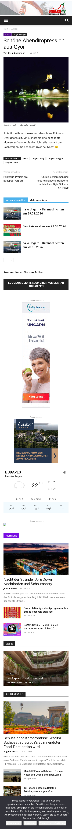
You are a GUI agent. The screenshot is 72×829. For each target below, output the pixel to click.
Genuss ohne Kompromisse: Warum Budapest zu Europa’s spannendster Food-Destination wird (32, 742)
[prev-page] (5, 260)
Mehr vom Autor (39, 200)
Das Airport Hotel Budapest (24, 678)
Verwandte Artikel (16, 200)
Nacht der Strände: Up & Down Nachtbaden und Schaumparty (27, 581)
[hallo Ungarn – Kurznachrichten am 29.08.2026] (12, 213)
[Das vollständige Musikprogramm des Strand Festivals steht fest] (12, 612)
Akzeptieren (13, 823)
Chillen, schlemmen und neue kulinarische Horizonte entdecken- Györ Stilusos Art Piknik (53, 182)
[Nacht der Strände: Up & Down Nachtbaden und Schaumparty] (36, 559)
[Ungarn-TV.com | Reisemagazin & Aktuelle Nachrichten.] (36, 8)
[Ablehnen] (67, 812)
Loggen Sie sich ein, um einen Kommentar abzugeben (36, 284)
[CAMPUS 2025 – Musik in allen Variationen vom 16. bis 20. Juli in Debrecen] (12, 629)
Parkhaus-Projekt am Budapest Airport (15, 178)
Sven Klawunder (16, 53)
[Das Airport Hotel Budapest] (36, 668)
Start (5, 28)
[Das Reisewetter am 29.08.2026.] (12, 230)
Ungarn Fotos (11, 162)
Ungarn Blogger (56, 158)
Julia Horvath (10, 588)
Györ (25, 158)
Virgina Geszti (10, 751)
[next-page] (11, 260)
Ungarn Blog (38, 158)
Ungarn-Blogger (19, 34)
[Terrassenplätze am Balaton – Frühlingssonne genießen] (12, 792)
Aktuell (14, 28)
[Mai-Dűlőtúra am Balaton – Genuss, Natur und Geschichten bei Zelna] (12, 775)
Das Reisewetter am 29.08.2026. (45, 226)
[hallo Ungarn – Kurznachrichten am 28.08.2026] (12, 247)
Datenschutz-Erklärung (52, 823)
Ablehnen (30, 823)
